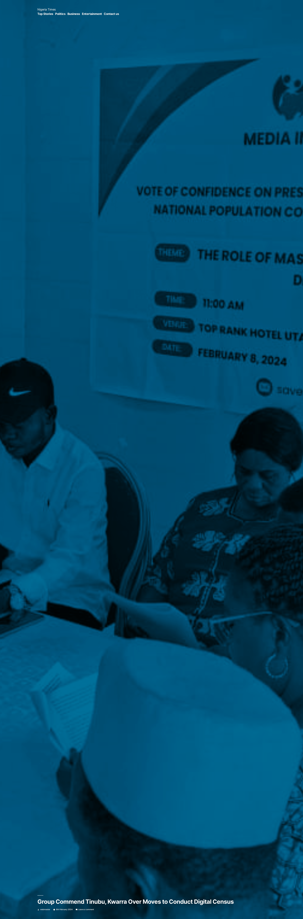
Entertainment (92, 14)
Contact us (111, 14)
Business (73, 14)
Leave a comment (86, 909)
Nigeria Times (46, 9)
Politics (60, 14)
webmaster (45, 909)
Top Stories (45, 14)
